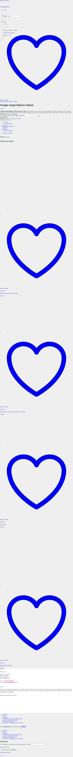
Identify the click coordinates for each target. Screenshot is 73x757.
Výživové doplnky (8, 130)
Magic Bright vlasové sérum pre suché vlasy (12, 411)
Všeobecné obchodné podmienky (12, 718)
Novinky (5, 128)
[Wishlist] (0, 25)
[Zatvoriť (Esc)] (4, 755)
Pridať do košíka (4, 117)
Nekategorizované (8, 126)
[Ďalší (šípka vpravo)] (2, 756)
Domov (2, 6)
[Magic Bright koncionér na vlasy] (25, 212)
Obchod (5, 714)
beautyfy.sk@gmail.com (11, 682)
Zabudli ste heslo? (5, 752)
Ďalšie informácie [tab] (8, 133)
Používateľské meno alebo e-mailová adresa (15, 744)
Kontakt (5, 717)
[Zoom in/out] (0, 755)
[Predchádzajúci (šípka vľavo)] (0, 756)
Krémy (5, 125)
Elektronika (9, 123)
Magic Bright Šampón (6, 665)
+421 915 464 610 (9, 681)
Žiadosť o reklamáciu (9, 721)
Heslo (4, 747)
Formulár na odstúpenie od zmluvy (13, 723)
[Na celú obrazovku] (2, 755)
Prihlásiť (13, 749)
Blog (4, 716)
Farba (1, 114)
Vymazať (14, 114)
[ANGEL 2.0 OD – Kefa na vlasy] (6, 15)
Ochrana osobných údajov (10, 720)
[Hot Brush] (14, 443)
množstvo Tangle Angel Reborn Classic (13, 115)
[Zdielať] (3, 755)
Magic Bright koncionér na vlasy (9, 293)
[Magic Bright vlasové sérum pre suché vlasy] (12, 330)
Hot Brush (3, 524)
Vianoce (5, 129)
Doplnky (7, 6)
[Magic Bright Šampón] (25, 584)
